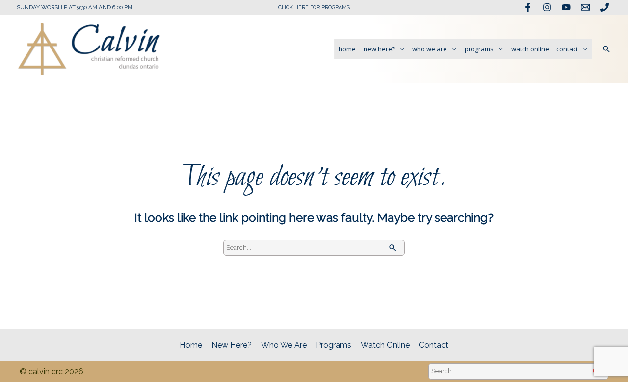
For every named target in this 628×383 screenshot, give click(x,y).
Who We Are (429, 49)
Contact (567, 49)
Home (347, 49)
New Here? (379, 49)
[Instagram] (547, 7)
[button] (606, 49)
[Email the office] (585, 7)
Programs (479, 49)
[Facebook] (528, 7)
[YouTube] (566, 7)
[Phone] (604, 7)
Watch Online (530, 49)
